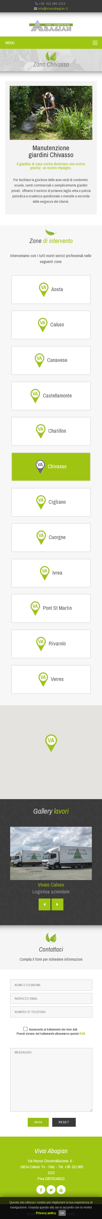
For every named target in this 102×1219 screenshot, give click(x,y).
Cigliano (57, 501)
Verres (57, 678)
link (82, 1033)
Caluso (57, 324)
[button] (51, 743)
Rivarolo (57, 643)
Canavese (57, 360)
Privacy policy (46, 1213)
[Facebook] (40, 1190)
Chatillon (57, 430)
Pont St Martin (57, 608)
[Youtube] (61, 1190)
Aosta (57, 289)
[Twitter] (51, 1190)
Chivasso (57, 466)
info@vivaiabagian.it (53, 8)
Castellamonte (57, 395)
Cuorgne (57, 537)
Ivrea (57, 572)
